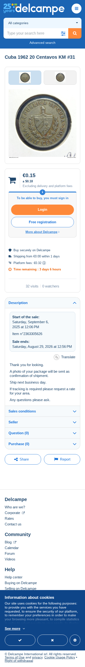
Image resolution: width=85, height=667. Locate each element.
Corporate (13, 513)
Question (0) (18, 433)
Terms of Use (15, 657)
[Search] (74, 33)
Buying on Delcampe (21, 583)
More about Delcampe (41, 232)
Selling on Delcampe (20, 588)
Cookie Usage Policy (59, 657)
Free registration (42, 222)
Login (42, 209)
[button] (63, 33)
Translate (68, 357)
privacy (37, 657)
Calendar (12, 548)
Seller (13, 422)
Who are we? (15, 507)
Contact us (13, 524)
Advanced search (42, 43)
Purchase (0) (18, 444)
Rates (9, 518)
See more (12, 629)
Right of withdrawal (19, 661)
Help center (13, 577)
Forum (10, 553)
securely (25, 250)
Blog (9, 542)
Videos (10, 559)
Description (18, 303)
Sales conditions (22, 411)
